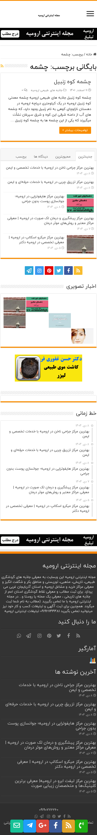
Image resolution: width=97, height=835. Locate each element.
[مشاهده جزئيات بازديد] (92, 660)
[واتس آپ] (19, 270)
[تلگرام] (28, 270)
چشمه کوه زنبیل (72, 82)
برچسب (21, 156)
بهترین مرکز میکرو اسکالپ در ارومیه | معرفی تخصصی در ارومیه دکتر (36, 240)
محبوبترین (63, 156)
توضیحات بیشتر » (75, 130)
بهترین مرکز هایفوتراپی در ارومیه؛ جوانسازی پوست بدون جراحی (39, 199)
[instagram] (39, 270)
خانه (89, 54)
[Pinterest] (49, 270)
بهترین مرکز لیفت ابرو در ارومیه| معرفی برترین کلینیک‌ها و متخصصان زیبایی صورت (55, 783)
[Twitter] (58, 270)
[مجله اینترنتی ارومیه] (48, 14)
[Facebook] (68, 270)
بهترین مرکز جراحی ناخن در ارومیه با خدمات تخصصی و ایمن (50, 167)
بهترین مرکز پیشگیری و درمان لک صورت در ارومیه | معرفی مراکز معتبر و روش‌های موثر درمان (50, 221)
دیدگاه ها (41, 156)
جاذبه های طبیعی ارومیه (47, 90)
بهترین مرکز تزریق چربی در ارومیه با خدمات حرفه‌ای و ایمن (51, 182)
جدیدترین (85, 156)
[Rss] (78, 270)
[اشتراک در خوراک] (2, 66)
